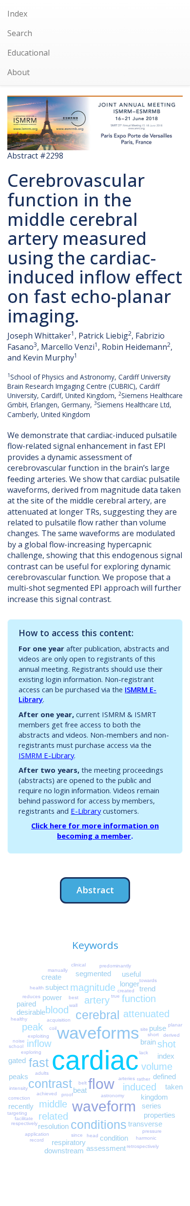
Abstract (95, 890)
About (18, 72)
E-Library (86, 811)
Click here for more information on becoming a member (95, 831)
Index (17, 13)
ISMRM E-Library (46, 755)
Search (19, 33)
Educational (28, 52)
